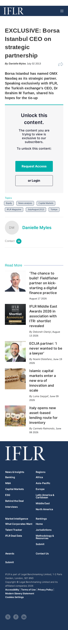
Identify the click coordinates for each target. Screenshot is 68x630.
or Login (34, 180)
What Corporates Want (18, 524)
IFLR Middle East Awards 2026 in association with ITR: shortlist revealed (43, 316)
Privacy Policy (45, 589)
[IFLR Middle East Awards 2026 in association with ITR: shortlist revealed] (15, 314)
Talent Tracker (13, 530)
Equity (9, 203)
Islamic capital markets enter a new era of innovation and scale (42, 380)
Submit (40, 544)
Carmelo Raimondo (43, 428)
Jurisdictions (44, 530)
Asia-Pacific (43, 483)
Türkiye (54, 209)
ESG (7, 495)
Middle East (43, 503)
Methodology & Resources (45, 537)
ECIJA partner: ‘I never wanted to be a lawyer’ (45, 348)
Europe (40, 489)
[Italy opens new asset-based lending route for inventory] (15, 415)
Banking (10, 477)
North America (44, 509)
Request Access (34, 166)
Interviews (11, 507)
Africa (39, 477)
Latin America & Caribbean (45, 496)
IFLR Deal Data (13, 536)
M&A (8, 483)
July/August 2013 (36, 209)
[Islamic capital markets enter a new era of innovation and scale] (15, 378)
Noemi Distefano (42, 359)
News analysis (25, 203)
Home (39, 524)
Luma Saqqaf (40, 396)
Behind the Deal (14, 501)
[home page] (13, 10)
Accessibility (12, 589)
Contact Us (42, 553)
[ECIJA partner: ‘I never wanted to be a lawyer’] (15, 351)
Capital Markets (46, 203)
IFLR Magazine (14, 209)
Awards (9, 553)
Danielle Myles (36, 227)
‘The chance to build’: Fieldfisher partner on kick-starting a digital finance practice (43, 283)
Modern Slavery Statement (19, 593)
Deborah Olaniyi (42, 331)
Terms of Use (28, 589)
